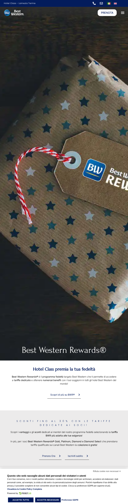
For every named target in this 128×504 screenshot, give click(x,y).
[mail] (102, 3)
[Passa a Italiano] (109, 3)
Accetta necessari (48, 500)
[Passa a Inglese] (115, 3)
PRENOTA (107, 12)
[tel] (95, 3)
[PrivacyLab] (24, 493)
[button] (123, 13)
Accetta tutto (20, 500)
